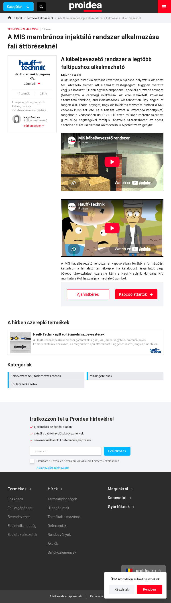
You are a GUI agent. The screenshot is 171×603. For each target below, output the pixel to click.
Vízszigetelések (125, 376)
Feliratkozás (117, 451)
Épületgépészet (20, 508)
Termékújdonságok (62, 499)
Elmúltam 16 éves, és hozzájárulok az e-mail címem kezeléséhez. (78, 461)
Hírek (19, 18)
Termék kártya (85, 342)
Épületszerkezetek (46, 384)
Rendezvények (59, 535)
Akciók (53, 543)
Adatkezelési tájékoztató (53, 467)
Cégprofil (32, 78)
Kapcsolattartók (133, 294)
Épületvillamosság (22, 526)
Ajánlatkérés (88, 294)
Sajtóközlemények (62, 552)
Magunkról (118, 488)
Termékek (17, 488)
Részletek (122, 589)
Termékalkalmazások (40, 18)
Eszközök (15, 499)
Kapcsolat (117, 497)
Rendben (149, 589)
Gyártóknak (119, 506)
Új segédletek (58, 508)
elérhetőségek (32, 125)
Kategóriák (14, 6)
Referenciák (57, 526)
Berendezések (19, 517)
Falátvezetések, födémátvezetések (46, 376)
